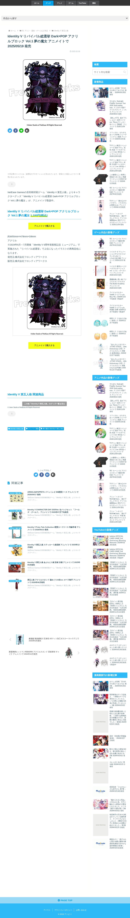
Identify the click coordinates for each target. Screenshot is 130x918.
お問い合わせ (81, 910)
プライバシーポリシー (63, 910)
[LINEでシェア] (21, 130)
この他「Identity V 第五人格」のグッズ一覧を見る (44, 404)
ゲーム (71, 3)
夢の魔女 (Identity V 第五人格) (53, 429)
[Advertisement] (26, 152)
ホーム (36, 3)
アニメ (59, 3)
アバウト (47, 910)
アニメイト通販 (33, 429)
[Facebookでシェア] (15, 130)
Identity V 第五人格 (17, 429)
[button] (27, 130)
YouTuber (82, 3)
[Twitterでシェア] (10, 130)
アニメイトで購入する (44, 226)
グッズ (48, 3)
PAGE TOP (66, 900)
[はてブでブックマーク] (47, 474)
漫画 (94, 3)
